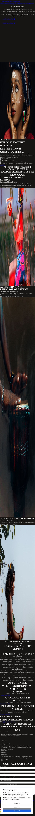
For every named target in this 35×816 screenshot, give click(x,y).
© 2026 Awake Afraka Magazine (17, 815)
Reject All (17, 807)
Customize (17, 803)
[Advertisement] (17, 43)
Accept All (17, 811)
